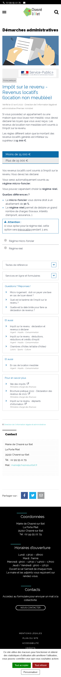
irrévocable (24, 229)
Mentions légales (30, 633)
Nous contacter (31, 607)
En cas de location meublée (24, 365)
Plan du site (30, 638)
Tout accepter (21, 665)
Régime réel (15, 248)
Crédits (30, 648)
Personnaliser (30, 672)
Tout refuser (41, 665)
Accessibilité (30, 643)
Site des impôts (18, 384)
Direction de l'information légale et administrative (25, 424)
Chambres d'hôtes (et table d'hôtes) (28, 346)
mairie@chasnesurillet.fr (24, 465)
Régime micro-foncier (21, 241)
